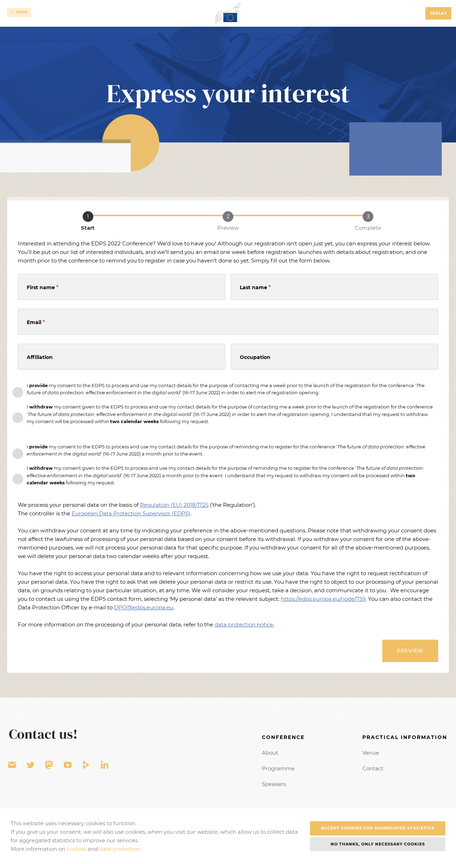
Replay (438, 13)
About (270, 752)
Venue (370, 752)
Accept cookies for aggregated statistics (377, 828)
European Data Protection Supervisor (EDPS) (131, 513)
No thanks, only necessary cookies (378, 844)
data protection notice (243, 624)
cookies (76, 848)
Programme (278, 768)
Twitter (31, 765)
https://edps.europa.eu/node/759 (323, 598)
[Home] (228, 12)
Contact (372, 768)
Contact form (12, 765)
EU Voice (49, 765)
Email (34, 322)
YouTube (68, 765)
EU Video (86, 765)
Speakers (274, 784)
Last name (253, 287)
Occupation (255, 357)
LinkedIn (105, 765)
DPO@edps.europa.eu (143, 607)
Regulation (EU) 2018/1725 (174, 504)
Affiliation (40, 357)
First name (41, 287)
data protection (119, 848)
